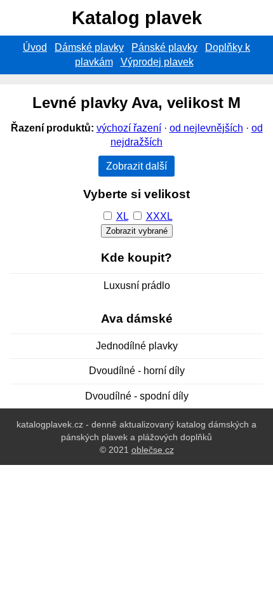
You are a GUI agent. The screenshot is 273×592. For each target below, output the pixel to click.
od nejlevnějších (206, 128)
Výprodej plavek (157, 62)
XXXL (159, 216)
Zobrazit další (136, 166)
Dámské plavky (89, 47)
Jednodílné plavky (137, 345)
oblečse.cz (152, 450)
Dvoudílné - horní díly (137, 370)
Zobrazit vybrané (137, 231)
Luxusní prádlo (136, 285)
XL (122, 216)
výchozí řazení (129, 128)
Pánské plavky (164, 47)
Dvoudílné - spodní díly (137, 396)
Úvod (35, 47)
